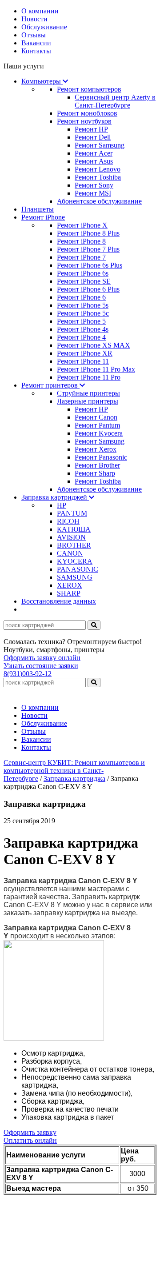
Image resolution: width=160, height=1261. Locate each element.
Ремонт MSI (93, 193)
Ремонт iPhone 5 (81, 321)
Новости (34, 19)
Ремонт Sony (94, 185)
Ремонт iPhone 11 (83, 361)
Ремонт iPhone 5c (83, 313)
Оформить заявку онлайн (42, 657)
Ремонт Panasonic (101, 457)
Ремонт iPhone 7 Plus (88, 249)
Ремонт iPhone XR (84, 353)
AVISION (71, 537)
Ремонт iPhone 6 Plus (88, 289)
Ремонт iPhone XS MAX (93, 345)
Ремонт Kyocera (99, 433)
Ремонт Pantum (97, 425)
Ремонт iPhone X (82, 225)
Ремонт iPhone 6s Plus (89, 265)
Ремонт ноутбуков (84, 121)
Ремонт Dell (93, 137)
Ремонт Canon (96, 417)
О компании (40, 11)
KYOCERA (74, 561)
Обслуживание (44, 27)
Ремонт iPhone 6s (82, 273)
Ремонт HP (91, 129)
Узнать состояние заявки (41, 665)
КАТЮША (74, 529)
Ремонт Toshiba (98, 177)
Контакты (36, 51)
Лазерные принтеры (87, 401)
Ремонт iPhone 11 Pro (88, 377)
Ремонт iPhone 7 (81, 257)
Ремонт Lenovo (97, 169)
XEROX (69, 585)
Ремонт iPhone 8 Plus (88, 233)
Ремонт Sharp (95, 473)
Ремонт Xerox (95, 449)
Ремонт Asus (94, 161)
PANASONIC (77, 569)
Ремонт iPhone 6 (81, 297)
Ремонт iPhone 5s (82, 305)
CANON (70, 553)
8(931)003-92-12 (28, 673)
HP (61, 505)
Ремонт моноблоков (87, 113)
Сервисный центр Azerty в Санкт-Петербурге (115, 101)
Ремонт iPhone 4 (81, 337)
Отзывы (33, 35)
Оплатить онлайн (30, 1140)
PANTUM (72, 513)
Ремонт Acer (93, 153)
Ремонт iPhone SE (84, 281)
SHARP (68, 593)
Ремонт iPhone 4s (82, 329)
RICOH (68, 521)
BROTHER (74, 545)
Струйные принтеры (88, 393)
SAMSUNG (74, 577)
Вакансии (36, 43)
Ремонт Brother (97, 465)
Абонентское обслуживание (99, 201)
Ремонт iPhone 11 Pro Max (96, 369)
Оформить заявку (30, 1132)
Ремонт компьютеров (89, 89)
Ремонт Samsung (99, 145)
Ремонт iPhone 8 (81, 241)
